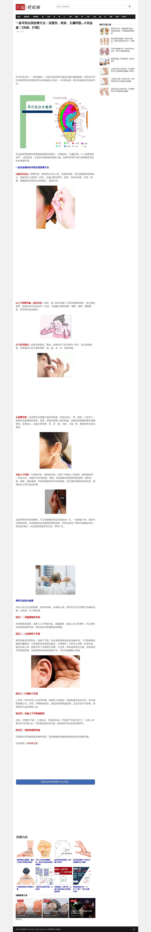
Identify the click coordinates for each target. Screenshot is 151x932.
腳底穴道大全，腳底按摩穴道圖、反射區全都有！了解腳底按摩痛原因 (122, 30)
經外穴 (124, 17)
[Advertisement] (56, 57)
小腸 (70, 17)
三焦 (94, 17)
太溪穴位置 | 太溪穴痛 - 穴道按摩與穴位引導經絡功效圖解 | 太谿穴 (122, 70)
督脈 (117, 17)
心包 (88, 17)
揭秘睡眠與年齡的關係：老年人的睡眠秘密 (55, 912)
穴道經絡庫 (23, 929)
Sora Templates (41, 929)
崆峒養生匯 (32, 743)
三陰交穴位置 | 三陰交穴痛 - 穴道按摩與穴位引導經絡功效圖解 (122, 80)
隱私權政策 (51, 929)
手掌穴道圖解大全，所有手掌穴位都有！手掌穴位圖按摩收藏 (122, 50)
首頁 (18, 17)
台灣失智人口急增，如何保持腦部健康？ (29, 912)
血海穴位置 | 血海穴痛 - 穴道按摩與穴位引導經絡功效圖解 (122, 90)
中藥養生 (36, 17)
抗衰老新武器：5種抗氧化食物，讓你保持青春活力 (82, 912)
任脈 (110, 17)
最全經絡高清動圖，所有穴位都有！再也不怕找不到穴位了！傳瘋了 (122, 40)
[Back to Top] (133, 929)
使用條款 (58, 929)
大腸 (48, 17)
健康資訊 (26, 17)
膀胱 (76, 17)
